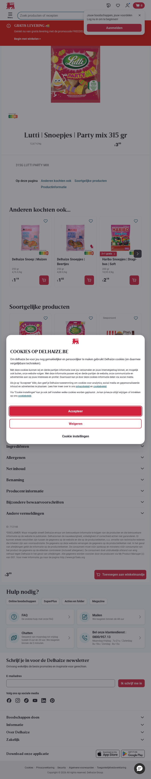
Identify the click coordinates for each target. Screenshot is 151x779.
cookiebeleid (100, 386)
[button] (139, 768)
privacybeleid (83, 386)
